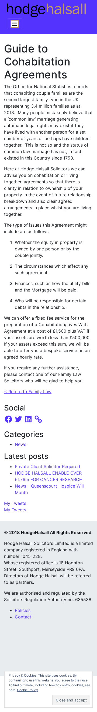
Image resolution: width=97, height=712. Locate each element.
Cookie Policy (27, 690)
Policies (22, 610)
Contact (23, 617)
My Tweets (15, 503)
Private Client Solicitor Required (47, 466)
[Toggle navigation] (14, 23)
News (20, 444)
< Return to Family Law (27, 391)
